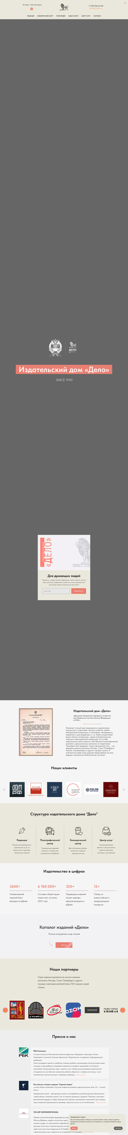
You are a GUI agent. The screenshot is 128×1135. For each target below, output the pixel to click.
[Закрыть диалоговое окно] (125, 3)
